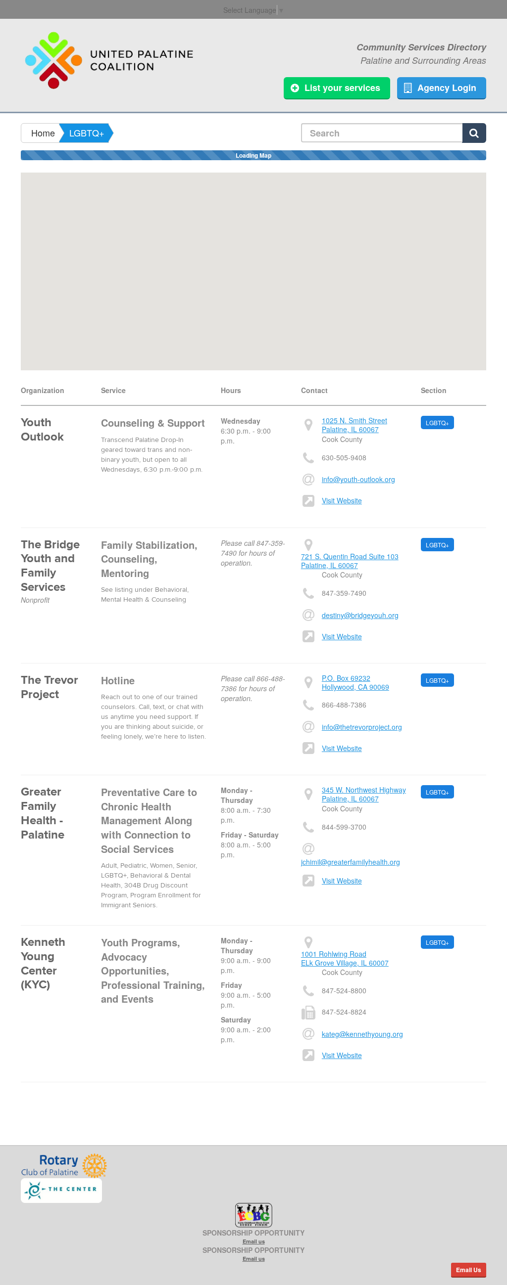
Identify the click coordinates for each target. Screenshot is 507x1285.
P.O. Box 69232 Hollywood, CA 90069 (355, 682)
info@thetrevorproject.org (362, 726)
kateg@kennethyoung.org (362, 1033)
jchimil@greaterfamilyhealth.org (350, 861)
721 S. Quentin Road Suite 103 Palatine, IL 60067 (350, 561)
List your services (342, 87)
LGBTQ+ (86, 132)
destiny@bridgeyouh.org (360, 615)
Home (43, 132)
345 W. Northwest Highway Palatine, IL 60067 (364, 794)
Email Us (468, 1269)
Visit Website (342, 500)
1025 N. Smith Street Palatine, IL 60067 (354, 425)
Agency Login (446, 87)
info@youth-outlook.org (358, 479)
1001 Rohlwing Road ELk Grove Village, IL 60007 (345, 958)
